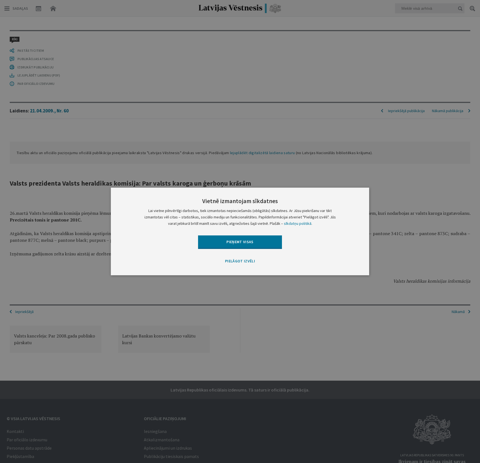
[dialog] (240, 231)
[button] (240, 261)
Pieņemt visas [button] (240, 241)
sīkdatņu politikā (297, 223)
